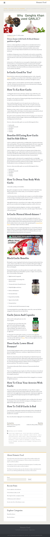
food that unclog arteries (31, 433)
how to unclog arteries (22, 439)
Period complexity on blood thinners (14, 489)
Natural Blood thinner (17, 8)
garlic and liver (13, 435)
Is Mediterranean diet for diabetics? (14, 498)
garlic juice (22, 436)
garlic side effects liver (33, 436)
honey (23, 337)
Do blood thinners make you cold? (13, 492)
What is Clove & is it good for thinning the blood (13, 425)
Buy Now (35, 294)
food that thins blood (15, 433)
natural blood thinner (25, 441)
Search (8, 477)
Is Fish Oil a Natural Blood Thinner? (35, 424)
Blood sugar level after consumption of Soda (15, 495)
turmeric (9, 78)
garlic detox (33, 435)
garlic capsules (23, 435)
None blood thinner (11, 517)
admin (22, 35)
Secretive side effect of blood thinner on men (16, 502)
